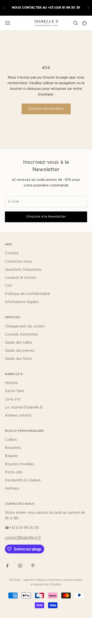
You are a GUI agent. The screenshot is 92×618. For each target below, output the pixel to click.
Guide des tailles (18, 342)
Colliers (11, 440)
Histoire (11, 383)
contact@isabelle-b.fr (23, 537)
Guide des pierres (19, 350)
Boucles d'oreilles (19, 464)
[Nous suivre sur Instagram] (20, 565)
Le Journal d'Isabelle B (24, 407)
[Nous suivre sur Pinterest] (32, 565)
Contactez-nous (18, 261)
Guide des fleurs (18, 359)
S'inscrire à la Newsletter (46, 216)
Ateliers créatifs (18, 415)
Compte (12, 253)
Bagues (11, 456)
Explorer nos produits (46, 108)
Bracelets (13, 448)
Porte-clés (14, 472)
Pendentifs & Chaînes (23, 480)
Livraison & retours (20, 278)
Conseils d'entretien (21, 334)
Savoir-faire (14, 391)
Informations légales (22, 302)
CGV (9, 286)
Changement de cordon (25, 326)
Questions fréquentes (23, 269)
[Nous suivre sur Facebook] (7, 565)
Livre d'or (13, 399)
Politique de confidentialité (27, 294)
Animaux (12, 488)
